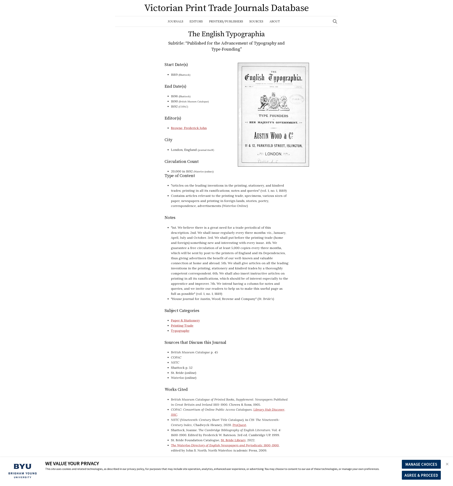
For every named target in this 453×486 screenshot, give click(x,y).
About (274, 21)
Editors (196, 21)
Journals (175, 21)
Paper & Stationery (185, 320)
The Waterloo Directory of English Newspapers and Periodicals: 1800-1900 (225, 445)
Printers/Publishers (226, 21)
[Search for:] (335, 21)
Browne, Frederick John (189, 128)
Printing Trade (182, 325)
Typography (180, 331)
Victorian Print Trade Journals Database (226, 8)
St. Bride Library (233, 440)
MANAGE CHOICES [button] (421, 464)
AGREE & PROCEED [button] (421, 475)
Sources (256, 21)
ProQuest (239, 425)
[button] (447, 463)
